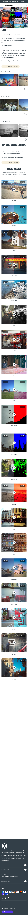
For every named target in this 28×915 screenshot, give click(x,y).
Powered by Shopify (16, 903)
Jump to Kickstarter (20, 1)
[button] (2, 5)
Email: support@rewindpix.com (9, 876)
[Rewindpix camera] (8, 5)
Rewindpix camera (8, 903)
